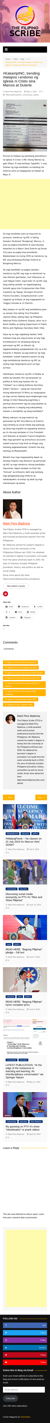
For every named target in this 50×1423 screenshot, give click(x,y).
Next (40, 797)
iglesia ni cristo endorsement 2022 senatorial (20, 692)
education (25, 834)
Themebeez (26, 1417)
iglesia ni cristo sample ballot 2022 (21, 699)
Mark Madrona (36, 1122)
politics (36, 95)
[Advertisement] (25, 204)
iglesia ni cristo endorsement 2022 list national (22, 684)
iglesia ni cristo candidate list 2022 (22, 668)
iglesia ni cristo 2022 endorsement (21, 662)
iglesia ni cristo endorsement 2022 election (25, 673)
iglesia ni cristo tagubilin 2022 (19, 705)
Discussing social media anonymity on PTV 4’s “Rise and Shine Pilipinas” (24, 897)
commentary (27, 95)
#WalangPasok (12, 834)
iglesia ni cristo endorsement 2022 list (23, 678)
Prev (10, 797)
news (9, 944)
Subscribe (10, 1398)
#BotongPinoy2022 (13, 95)
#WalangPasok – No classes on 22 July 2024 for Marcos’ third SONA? (24, 841)
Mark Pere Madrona (13, 92)
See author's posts (16, 586)
